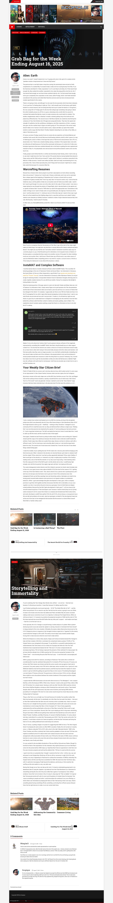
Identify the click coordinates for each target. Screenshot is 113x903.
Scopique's (22, 900)
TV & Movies (42, 32)
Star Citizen (15, 32)
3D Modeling (34, 32)
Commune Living (64, 812)
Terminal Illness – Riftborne (27, 1)
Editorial (41, 26)
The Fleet (60, 528)
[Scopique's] (12, 26)
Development (30, 26)
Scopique (15, 83)
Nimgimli (24, 843)
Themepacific (30, 900)
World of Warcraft (24, 32)
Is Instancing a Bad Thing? (44, 528)
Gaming (19, 26)
